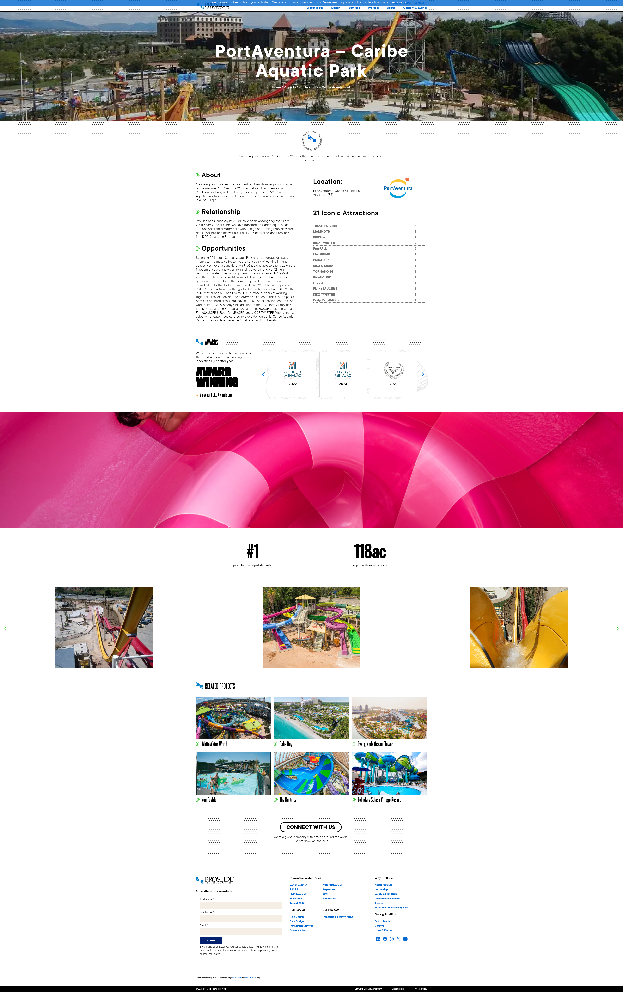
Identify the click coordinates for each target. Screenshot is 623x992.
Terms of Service (250, 978)
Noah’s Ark (209, 800)
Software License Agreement (368, 989)
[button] (315, 8)
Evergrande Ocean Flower (375, 744)
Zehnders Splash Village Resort (379, 800)
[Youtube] (405, 939)
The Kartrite (288, 800)
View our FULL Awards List (216, 395)
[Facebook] (385, 939)
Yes (405, 3)
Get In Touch (382, 921)
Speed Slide (329, 898)
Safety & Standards (386, 894)
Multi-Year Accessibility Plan (391, 907)
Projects (290, 87)
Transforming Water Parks (337, 917)
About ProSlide (383, 885)
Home (276, 87)
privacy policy (352, 3)
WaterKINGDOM (332, 885)
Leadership (381, 889)
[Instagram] (391, 939)
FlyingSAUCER (298, 894)
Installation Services (301, 926)
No (410, 3)
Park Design (297, 921)
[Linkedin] (378, 939)
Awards (379, 903)
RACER (294, 889)
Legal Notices (397, 989)
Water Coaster (298, 885)
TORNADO (296, 898)
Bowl (325, 894)
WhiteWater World (214, 744)
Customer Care (298, 930)
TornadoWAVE (298, 903)
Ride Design (297, 917)
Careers (379, 926)
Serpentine (328, 889)
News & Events (383, 930)
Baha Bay (286, 744)
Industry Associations (387, 898)
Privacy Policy (237, 978)
